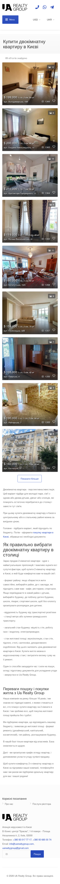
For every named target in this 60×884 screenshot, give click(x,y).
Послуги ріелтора (41, 803)
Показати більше (30, 478)
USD (35, 19)
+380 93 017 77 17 (22, 839)
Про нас (9, 803)
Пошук (37, 854)
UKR (49, 19)
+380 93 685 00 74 (42, 839)
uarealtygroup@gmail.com (15, 848)
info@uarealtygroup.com (21, 843)
